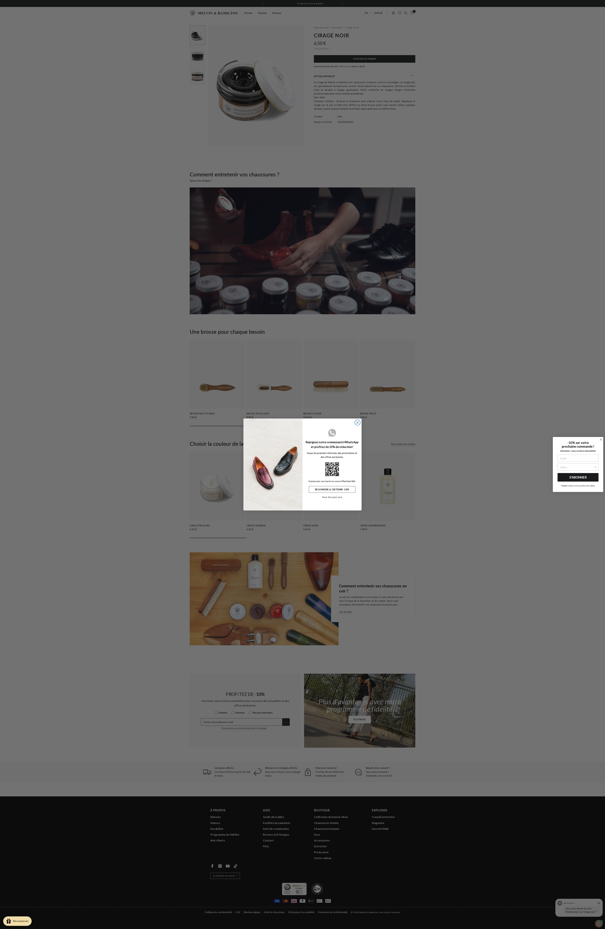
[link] (332, 469)
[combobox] (576, 467)
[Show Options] (594, 467)
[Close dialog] (357, 422)
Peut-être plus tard (332, 497)
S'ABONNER (576, 477)
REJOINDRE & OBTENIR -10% (332, 489)
